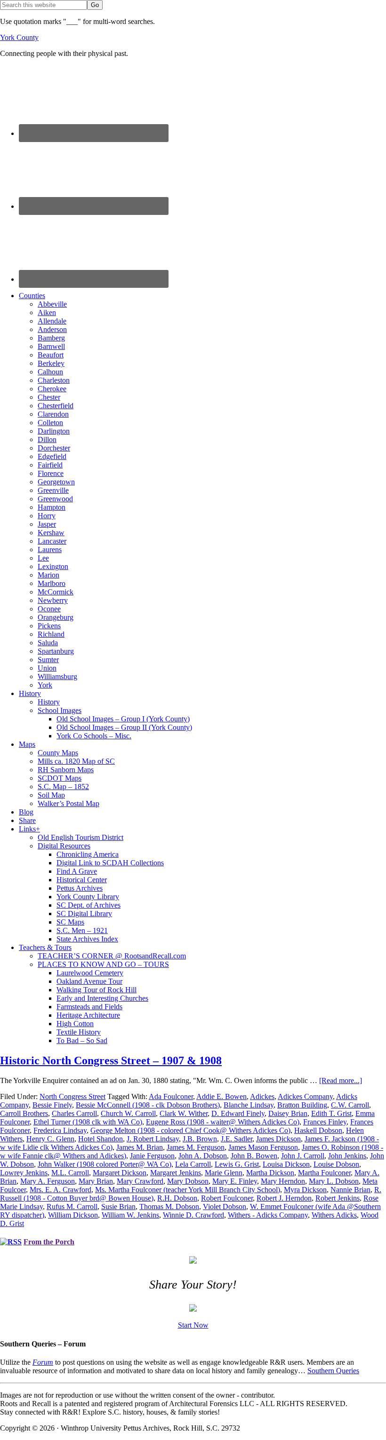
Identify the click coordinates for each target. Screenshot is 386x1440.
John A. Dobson (202, 1156)
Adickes (262, 1096)
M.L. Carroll (70, 1173)
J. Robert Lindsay (153, 1139)
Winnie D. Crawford (193, 1215)
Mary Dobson (188, 1181)
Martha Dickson (270, 1173)
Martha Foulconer (324, 1173)
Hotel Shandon (100, 1139)
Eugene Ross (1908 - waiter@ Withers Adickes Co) (222, 1122)
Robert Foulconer (227, 1198)
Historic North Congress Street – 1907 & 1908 (111, 1060)
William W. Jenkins (130, 1215)
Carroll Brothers (24, 1113)
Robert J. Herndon (284, 1198)
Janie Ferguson (152, 1156)
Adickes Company (305, 1096)
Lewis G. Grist (237, 1164)
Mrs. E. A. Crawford (60, 1190)
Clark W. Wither (184, 1113)
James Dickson (278, 1139)
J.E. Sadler (236, 1139)
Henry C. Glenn (50, 1139)
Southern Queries (333, 1371)
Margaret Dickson (119, 1173)
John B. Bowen (254, 1156)
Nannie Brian (350, 1190)
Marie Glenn (223, 1173)
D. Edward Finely (238, 1113)
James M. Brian (139, 1147)
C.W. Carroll (350, 1105)
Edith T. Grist (331, 1113)
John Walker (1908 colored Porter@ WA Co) (104, 1164)
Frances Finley (324, 1122)
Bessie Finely (52, 1105)
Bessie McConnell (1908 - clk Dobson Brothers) (148, 1105)
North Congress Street (72, 1096)
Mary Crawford (140, 1181)
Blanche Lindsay (248, 1105)
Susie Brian (118, 1207)
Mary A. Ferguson (47, 1181)
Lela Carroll (193, 1164)
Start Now (193, 1325)
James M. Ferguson (196, 1147)
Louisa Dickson (286, 1164)
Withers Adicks (334, 1215)
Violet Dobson (224, 1207)
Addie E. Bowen (221, 1096)
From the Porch (49, 1242)
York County (19, 37)
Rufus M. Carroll (72, 1207)
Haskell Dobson (318, 1130)
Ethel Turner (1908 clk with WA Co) (87, 1122)
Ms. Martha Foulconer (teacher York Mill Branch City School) (187, 1190)
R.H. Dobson (177, 1198)
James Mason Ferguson (263, 1147)
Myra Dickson (305, 1190)
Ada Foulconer (171, 1096)
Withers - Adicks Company (268, 1215)
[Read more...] (340, 1080)
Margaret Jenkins (175, 1173)
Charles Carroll (74, 1113)
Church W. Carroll (128, 1113)
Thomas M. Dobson (169, 1207)
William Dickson (73, 1215)
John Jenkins (347, 1156)
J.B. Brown (200, 1139)
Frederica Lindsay (60, 1130)
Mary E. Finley (234, 1181)
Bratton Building (302, 1105)
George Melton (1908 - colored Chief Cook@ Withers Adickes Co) (190, 1130)
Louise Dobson (336, 1164)
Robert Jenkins (337, 1198)
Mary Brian (96, 1181)
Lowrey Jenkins (24, 1173)
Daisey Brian (287, 1113)
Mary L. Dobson (334, 1181)
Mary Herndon (283, 1181)
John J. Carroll (302, 1156)
